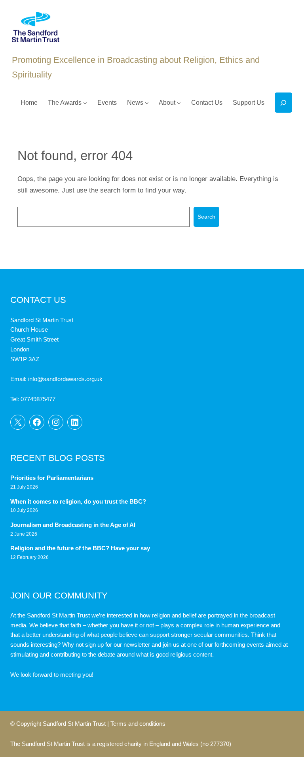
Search (206, 216)
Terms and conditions (137, 724)
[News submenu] (147, 103)
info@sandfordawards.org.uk (65, 379)
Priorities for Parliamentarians (51, 478)
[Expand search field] (283, 103)
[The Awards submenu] (85, 103)
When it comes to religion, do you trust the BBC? (78, 501)
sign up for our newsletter (117, 645)
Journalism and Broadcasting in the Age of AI (73, 525)
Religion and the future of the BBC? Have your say (80, 548)
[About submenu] (179, 103)
